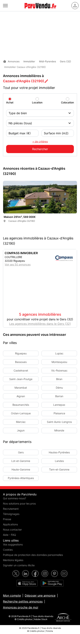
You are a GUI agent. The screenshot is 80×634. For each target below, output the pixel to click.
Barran (59, 396)
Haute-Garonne (21, 469)
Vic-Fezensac (59, 370)
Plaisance (59, 413)
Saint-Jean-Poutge (20, 379)
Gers (21, 452)
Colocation (67, 102)
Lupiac (59, 353)
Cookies (8, 549)
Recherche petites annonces (23, 601)
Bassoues (21, 362)
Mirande (59, 430)
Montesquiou (59, 362)
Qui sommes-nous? (14, 498)
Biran (59, 379)
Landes (59, 460)
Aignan (21, 396)
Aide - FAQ (9, 534)
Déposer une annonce (40, 595)
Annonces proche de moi (20, 607)
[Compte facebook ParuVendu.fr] (35, 573)
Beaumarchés (20, 404)
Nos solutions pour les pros (19, 503)
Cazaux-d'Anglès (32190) (23, 81)
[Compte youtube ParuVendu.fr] (64, 573)
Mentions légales (13, 560)
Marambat (21, 387)
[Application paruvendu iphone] (27, 583)
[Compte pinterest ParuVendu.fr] (54, 573)
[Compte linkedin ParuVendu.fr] (25, 573)
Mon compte (12, 595)
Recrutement (11, 508)
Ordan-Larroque (21, 413)
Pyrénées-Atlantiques (21, 478)
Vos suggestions (13, 544)
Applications (10, 524)
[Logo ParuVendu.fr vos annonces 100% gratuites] (40, 10)
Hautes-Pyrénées (59, 452)
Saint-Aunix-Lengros (59, 421)
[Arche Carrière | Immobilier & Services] (63, 617)
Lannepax (59, 404)
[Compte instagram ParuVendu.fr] (44, 573)
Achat (9, 102)
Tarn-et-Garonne (59, 469)
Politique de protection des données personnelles (33, 554)
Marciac (21, 421)
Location (37, 102)
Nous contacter (12, 529)
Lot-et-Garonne (20, 460)
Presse (7, 519)
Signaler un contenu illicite (19, 565)
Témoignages (11, 513)
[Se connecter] (75, 5)
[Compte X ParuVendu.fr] (15, 573)
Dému (59, 387)
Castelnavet (21, 370)
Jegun (21, 430)
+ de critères (40, 141)
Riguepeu (21, 353)
